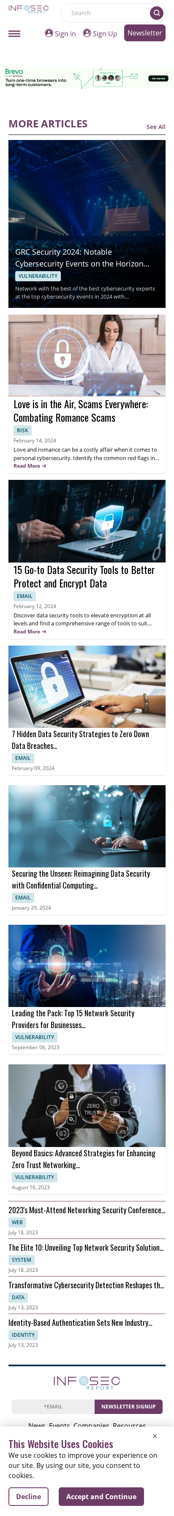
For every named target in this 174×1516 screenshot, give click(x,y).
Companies (91, 1425)
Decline (28, 1496)
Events (59, 1425)
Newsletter (145, 33)
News (37, 1425)
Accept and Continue (101, 1496)
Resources (129, 1425)
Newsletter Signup (128, 1406)
